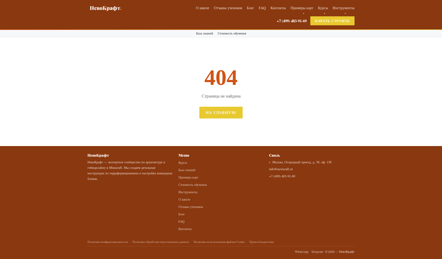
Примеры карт (302, 7)
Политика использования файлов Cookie (219, 242)
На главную (221, 112)
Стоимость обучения (232, 33)
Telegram (317, 252)
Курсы (323, 7)
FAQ (262, 7)
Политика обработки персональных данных (160, 242)
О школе (202, 7)
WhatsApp (301, 252)
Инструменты (344, 7)
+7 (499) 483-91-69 (292, 21)
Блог (250, 7)
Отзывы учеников (228, 7)
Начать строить (332, 20)
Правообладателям (261, 242)
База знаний (204, 33)
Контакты (278, 7)
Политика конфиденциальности (107, 242)
